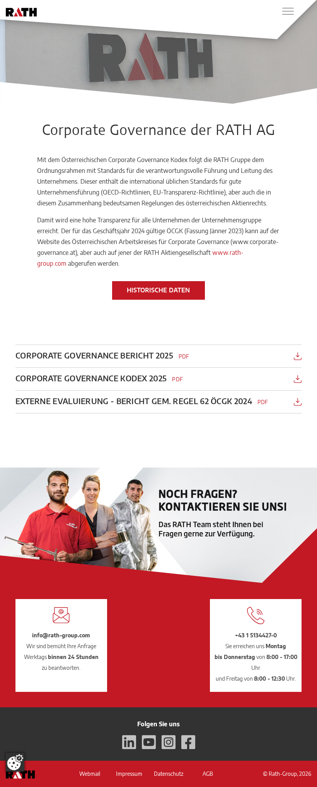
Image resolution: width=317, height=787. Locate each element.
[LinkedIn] (129, 742)
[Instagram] (169, 742)
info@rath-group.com (61, 635)
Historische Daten (158, 290)
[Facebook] (188, 742)
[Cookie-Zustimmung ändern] (15, 762)
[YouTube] (149, 742)
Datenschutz (168, 773)
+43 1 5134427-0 (256, 635)
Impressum (129, 773)
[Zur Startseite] (21, 12)
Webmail (89, 773)
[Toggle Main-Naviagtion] (288, 11)
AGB (208, 773)
